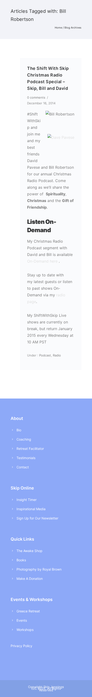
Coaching (24, 439)
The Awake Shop (29, 551)
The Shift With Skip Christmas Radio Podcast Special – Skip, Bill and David (48, 78)
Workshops (25, 630)
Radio (57, 355)
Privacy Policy (21, 646)
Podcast (44, 355)
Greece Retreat (28, 611)
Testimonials (26, 458)
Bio (19, 430)
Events (22, 620)
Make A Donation (30, 579)
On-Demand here (42, 261)
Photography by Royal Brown (39, 569)
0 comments (36, 97)
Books (21, 560)
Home (58, 27)
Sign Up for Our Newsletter (37, 518)
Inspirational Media (31, 509)
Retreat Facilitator (30, 449)
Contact (23, 467)
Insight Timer (27, 500)
